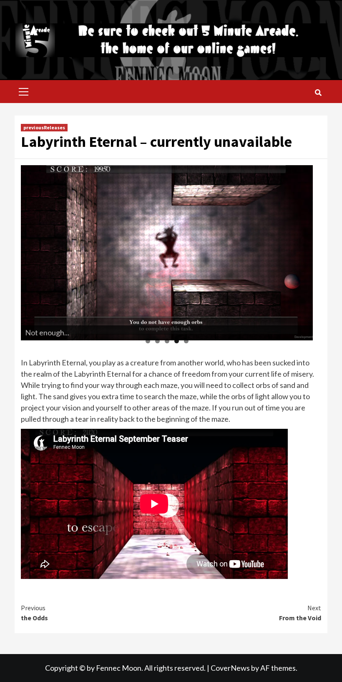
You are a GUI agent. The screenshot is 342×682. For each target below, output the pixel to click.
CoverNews (230, 667)
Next (302, 250)
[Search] (318, 93)
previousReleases (44, 127)
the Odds (34, 613)
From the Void (300, 613)
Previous (31, 250)
